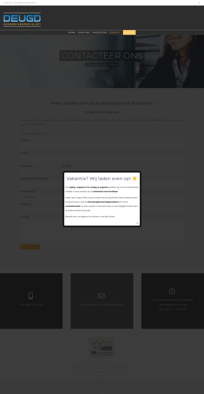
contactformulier (73, 206)
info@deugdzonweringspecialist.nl (25, 3)
